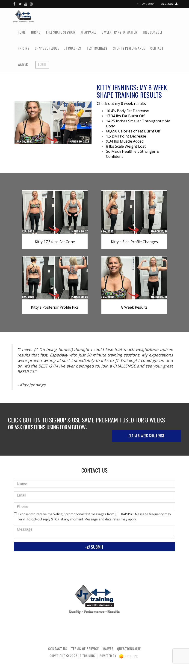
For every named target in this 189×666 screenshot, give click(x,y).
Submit (96, 546)
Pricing (23, 48)
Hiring (36, 32)
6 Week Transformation (119, 32)
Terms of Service (85, 648)
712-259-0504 (145, 4)
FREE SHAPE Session (60, 32)
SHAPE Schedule (47, 48)
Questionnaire (129, 648)
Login (42, 64)
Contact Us (57, 648)
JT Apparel (88, 32)
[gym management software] (128, 656)
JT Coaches (72, 48)
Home (22, 32)
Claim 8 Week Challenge (146, 436)
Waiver (23, 64)
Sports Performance (129, 48)
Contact (156, 48)
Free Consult (153, 32)
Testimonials (96, 48)
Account (168, 4)
